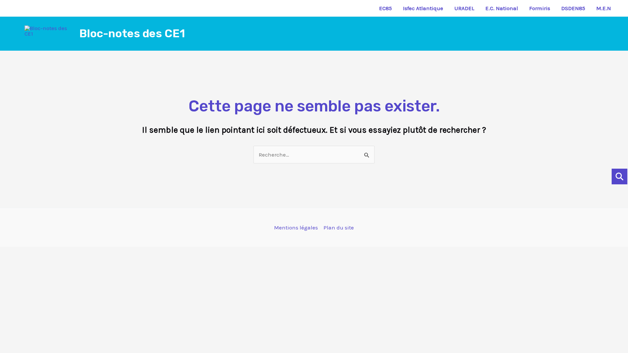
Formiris (539, 8)
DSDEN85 (573, 8)
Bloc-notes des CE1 (132, 33)
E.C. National (501, 8)
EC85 (385, 8)
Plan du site (338, 227)
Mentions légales (296, 227)
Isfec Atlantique (423, 8)
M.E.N (603, 8)
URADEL (464, 8)
